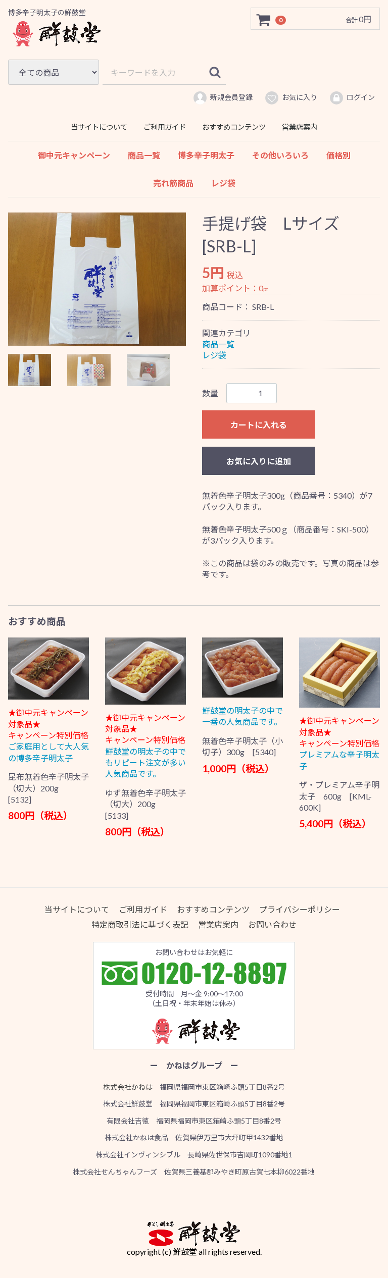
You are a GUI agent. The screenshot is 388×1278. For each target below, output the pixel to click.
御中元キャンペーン (74, 155)
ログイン (361, 97)
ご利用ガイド (164, 127)
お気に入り (299, 97)
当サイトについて (99, 127)
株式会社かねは (128, 1087)
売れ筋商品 (173, 183)
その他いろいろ (280, 155)
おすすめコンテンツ (234, 127)
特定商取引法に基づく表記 (139, 924)
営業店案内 (299, 127)
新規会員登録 (231, 97)
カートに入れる (258, 424)
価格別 (338, 155)
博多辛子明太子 (206, 155)
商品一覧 (144, 155)
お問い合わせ (272, 924)
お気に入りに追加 (258, 460)
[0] (263, 19)
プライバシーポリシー (299, 909)
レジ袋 (223, 183)
